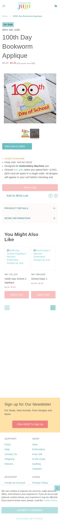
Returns (8, 464)
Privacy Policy (40, 482)
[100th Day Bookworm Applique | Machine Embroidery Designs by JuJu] (25, 134)
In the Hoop (38, 459)
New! (35, 444)
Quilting (36, 464)
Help (7, 449)
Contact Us (10, 454)
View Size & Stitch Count (15, 147)
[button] (55, 6)
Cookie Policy (50, 500)
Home (5, 16)
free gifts (18, 169)
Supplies (37, 468)
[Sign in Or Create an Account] (49, 6)
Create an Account (14, 482)
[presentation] (53, 307)
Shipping (9, 459)
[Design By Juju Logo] (24, 6)
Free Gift (37, 454)
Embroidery (38, 449)
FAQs (7, 444)
